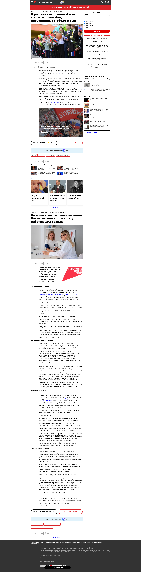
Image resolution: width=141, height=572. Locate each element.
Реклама (42, 542)
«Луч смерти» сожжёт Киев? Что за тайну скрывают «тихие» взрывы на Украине (97, 66)
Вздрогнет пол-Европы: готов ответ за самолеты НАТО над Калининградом (97, 40)
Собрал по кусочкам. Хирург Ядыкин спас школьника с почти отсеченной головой (100, 80)
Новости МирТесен (90, 132)
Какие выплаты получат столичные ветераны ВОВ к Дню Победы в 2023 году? (72, 168)
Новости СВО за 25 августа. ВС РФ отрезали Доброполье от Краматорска (97, 60)
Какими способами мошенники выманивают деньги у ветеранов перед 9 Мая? (46, 168)
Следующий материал (57, 567)
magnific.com (34, 259)
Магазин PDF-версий (97, 542)
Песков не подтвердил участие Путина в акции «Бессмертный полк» (72, 173)
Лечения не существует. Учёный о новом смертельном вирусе (99, 84)
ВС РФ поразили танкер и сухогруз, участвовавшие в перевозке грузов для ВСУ (97, 46)
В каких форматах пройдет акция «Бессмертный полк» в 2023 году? (46, 173)
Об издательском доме (52, 542)
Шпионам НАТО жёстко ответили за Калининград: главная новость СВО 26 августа (97, 53)
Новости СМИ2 (57, 207)
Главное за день (90, 21)
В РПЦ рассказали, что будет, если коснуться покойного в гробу (99, 121)
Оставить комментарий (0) (70, 142)
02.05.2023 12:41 (35, 11)
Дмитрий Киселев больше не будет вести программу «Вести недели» (99, 110)
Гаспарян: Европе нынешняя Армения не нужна (97, 104)
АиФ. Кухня (88, 27)
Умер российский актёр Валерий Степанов (98, 99)
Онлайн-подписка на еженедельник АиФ (71, 542)
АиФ (42, 58)
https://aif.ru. (44, 559)
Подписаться (97, 31)
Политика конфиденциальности (47, 561)
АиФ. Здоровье (89, 25)
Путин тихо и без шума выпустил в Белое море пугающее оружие (99, 126)
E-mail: (86, 14)
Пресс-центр (86, 542)
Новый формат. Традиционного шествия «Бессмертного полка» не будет (58, 128)
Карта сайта (62, 544)
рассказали (55, 102)
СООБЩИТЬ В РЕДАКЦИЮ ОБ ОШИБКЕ (76, 544)
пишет (59, 73)
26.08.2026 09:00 (35, 212)
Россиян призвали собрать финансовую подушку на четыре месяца (98, 116)
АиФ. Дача (88, 23)
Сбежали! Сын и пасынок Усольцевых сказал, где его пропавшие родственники (100, 91)
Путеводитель (53, 544)
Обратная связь (44, 544)
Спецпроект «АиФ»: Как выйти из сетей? (70, 7)
